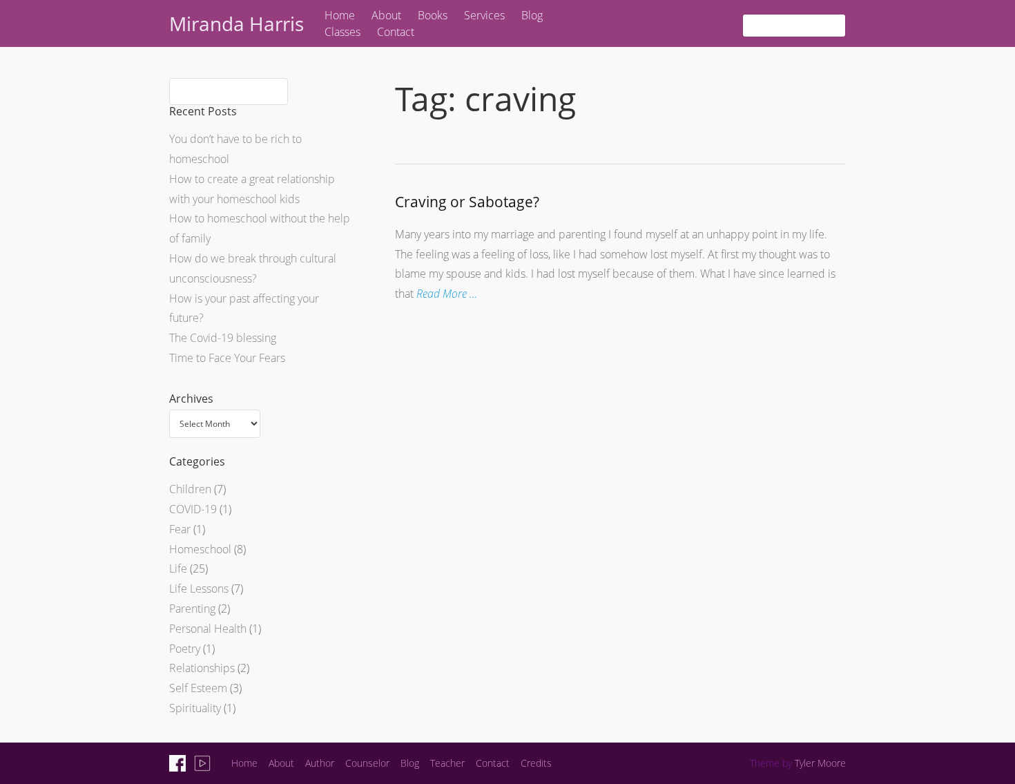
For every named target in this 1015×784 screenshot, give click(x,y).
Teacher (447, 762)
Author (319, 762)
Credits (536, 762)
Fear (180, 529)
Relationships (202, 668)
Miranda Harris (236, 23)
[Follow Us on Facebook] (177, 763)
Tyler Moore (820, 762)
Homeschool (200, 549)
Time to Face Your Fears (227, 357)
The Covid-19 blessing (222, 337)
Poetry (184, 648)
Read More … (447, 293)
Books (432, 15)
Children (190, 489)
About (386, 15)
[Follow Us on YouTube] (202, 763)
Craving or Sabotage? (467, 201)
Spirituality (195, 708)
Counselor (367, 762)
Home (340, 15)
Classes (342, 31)
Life (178, 568)
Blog (532, 15)
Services (484, 15)
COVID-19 (193, 509)
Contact (395, 31)
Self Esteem (198, 688)
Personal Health (207, 628)
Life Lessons (199, 588)
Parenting (192, 608)
